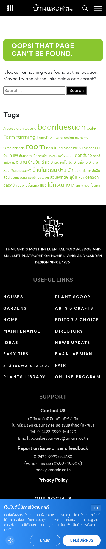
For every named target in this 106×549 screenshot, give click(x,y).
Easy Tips (16, 354)
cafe (91, 128)
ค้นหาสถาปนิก (28, 155)
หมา (81, 177)
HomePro (44, 137)
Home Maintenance (22, 325)
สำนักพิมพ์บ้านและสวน (27, 365)
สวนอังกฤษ (59, 177)
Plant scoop (73, 297)
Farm (9, 137)
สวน (6, 177)
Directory (69, 331)
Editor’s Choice (77, 320)
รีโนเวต (77, 170)
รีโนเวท (87, 170)
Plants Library (24, 377)
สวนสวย (43, 177)
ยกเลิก (45, 540)
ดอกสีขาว (83, 155)
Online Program (78, 377)
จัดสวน (68, 156)
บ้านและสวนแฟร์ (21, 170)
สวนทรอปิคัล (19, 177)
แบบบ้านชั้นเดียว (27, 185)
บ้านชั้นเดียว (38, 162)
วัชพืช (96, 170)
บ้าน (23, 162)
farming (26, 137)
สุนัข (73, 177)
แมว (43, 185)
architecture (26, 128)
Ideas (10, 343)
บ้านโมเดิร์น (44, 170)
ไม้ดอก (95, 185)
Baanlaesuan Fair (74, 359)
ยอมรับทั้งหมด (81, 540)
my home (81, 137)
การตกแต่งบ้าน (73, 148)
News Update (73, 343)
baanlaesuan (61, 126)
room (35, 147)
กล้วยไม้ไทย (54, 148)
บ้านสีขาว (81, 162)
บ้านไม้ (64, 170)
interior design (63, 137)
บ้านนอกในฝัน (62, 162)
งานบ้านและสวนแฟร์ (50, 156)
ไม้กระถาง (59, 184)
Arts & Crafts (74, 308)
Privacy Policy (53, 480)
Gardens (15, 308)
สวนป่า (32, 177)
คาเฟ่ (14, 155)
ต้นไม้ (15, 162)
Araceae (9, 128)
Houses (13, 297)
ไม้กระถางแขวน (80, 185)
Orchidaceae (14, 148)
